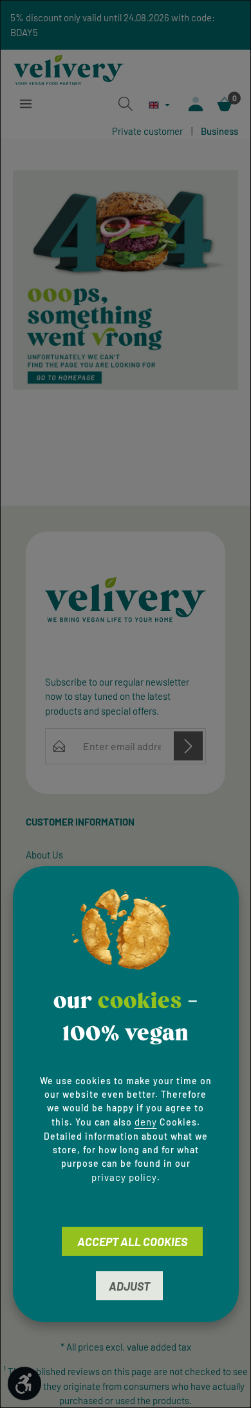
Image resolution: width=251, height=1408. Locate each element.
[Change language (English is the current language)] (159, 105)
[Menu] (26, 104)
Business (219, 131)
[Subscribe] (188, 745)
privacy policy (124, 1177)
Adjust (129, 1286)
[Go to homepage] (68, 67)
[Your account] (196, 104)
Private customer (147, 131)
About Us (44, 854)
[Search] (125, 104)
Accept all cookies (132, 1241)
